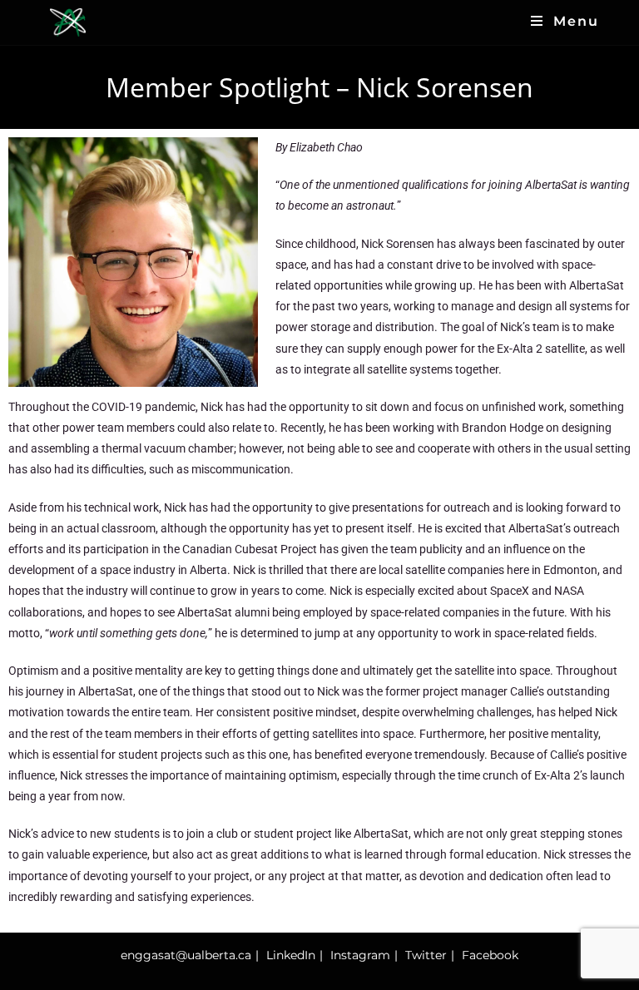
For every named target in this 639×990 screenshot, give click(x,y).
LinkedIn (290, 955)
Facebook (490, 955)
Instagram (360, 955)
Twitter (426, 955)
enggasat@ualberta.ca (186, 955)
